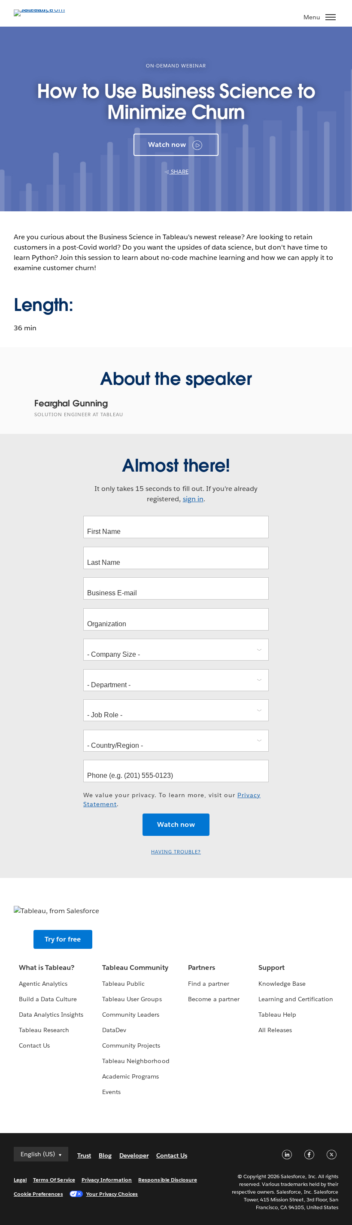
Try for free (63, 939)
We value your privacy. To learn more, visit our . (172, 799)
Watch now (167, 144)
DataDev (114, 1030)
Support (271, 967)
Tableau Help (277, 1014)
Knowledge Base (282, 983)
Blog (105, 1155)
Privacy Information (107, 1179)
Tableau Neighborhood (135, 1061)
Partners (201, 967)
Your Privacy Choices (112, 1194)
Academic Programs (130, 1076)
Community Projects (131, 1045)
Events (111, 1092)
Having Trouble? (176, 852)
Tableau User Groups (131, 999)
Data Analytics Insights (51, 1014)
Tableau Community (135, 967)
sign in (193, 498)
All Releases (275, 1030)
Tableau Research (44, 1030)
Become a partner (213, 999)
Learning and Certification (296, 999)
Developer (134, 1155)
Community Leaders (130, 1014)
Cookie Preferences (38, 1194)
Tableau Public (123, 983)
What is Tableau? (46, 967)
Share (179, 171)
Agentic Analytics (43, 983)
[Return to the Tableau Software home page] (44, 9)
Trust (84, 1155)
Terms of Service (54, 1179)
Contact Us (34, 1045)
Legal (20, 1179)
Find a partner (208, 983)
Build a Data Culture (48, 999)
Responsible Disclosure (167, 1179)
